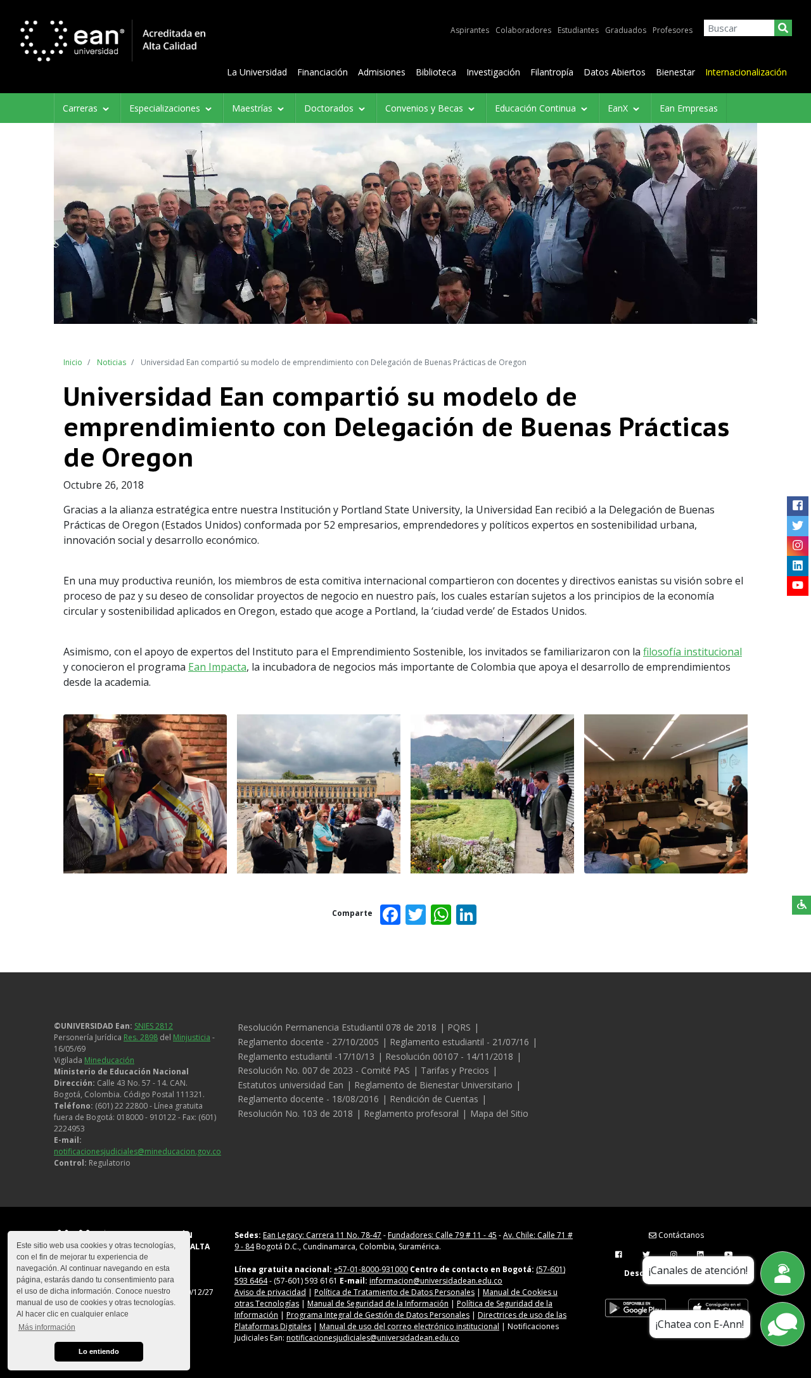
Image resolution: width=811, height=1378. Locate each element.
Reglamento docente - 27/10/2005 (308, 1042)
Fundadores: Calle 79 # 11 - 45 (442, 1235)
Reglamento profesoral (411, 1113)
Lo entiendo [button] (99, 1351)
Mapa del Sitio (499, 1113)
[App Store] (718, 1308)
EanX (619, 108)
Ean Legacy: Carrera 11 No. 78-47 (322, 1235)
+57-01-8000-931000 (371, 1269)
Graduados (625, 30)
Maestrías (253, 108)
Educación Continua (536, 108)
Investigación (493, 72)
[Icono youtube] (797, 585)
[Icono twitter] (797, 526)
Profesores (673, 30)
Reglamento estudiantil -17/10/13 (306, 1056)
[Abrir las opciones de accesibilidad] (801, 905)
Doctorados (330, 108)
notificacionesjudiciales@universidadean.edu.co (372, 1337)
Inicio (72, 362)
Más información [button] (46, 1327)
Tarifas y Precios (455, 1070)
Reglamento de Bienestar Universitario (433, 1085)
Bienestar (675, 72)
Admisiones (382, 72)
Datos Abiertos (615, 72)
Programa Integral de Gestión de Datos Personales (377, 1315)
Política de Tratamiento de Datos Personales (394, 1292)
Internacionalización (746, 72)
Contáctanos (680, 1235)
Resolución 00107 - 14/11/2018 (449, 1056)
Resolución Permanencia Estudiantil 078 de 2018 (337, 1027)
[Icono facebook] (797, 505)
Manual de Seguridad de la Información (378, 1303)
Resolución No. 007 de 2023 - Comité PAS (324, 1070)
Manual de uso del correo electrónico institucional (409, 1326)
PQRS (459, 1027)
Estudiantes (578, 30)
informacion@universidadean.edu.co (435, 1280)
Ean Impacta (217, 667)
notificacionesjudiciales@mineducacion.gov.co (137, 1151)
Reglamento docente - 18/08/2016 (308, 1099)
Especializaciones (166, 108)
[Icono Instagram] (797, 545)
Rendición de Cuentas (434, 1099)
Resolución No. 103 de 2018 (295, 1113)
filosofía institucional (692, 652)
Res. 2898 (141, 1037)
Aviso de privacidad (270, 1292)
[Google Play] (635, 1308)
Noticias (111, 362)
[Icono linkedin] (797, 566)
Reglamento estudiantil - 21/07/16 (459, 1042)
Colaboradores (523, 30)
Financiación (322, 72)
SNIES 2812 (153, 1026)
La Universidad (257, 72)
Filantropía (551, 72)
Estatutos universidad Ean (290, 1085)
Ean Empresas (689, 108)
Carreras (81, 108)
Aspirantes (469, 30)
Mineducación (109, 1060)
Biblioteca (436, 72)
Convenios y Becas (425, 108)
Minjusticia (191, 1037)
